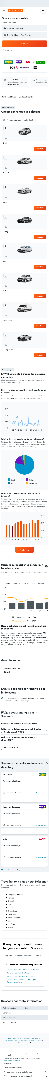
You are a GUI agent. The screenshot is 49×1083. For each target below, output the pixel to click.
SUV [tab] (26, 583)
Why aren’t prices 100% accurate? (18, 1076)
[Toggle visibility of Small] (11, 479)
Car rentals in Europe (31, 1038)
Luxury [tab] (41, 583)
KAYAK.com (12, 1038)
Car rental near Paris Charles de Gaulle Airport (23, 969)
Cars (19, 1038)
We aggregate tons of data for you (18, 1072)
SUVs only (8, 50)
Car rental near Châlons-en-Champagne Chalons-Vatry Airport (21, 980)
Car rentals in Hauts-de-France (31, 1041)
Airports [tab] (8, 955)
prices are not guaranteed (12, 1060)
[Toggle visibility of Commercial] (31, 483)
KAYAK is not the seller (13, 1067)
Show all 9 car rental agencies (13, 870)
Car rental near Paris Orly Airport (18, 973)
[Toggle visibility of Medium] (30, 479)
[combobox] (9, 22)
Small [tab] (7, 583)
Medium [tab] (17, 583)
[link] (24, 550)
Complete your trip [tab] (23, 955)
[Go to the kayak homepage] (15, 10)
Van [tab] (33, 583)
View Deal (40, 149)
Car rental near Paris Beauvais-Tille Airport (22, 976)
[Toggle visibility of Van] (10, 483)
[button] (4, 10)
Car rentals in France (11, 1041)
